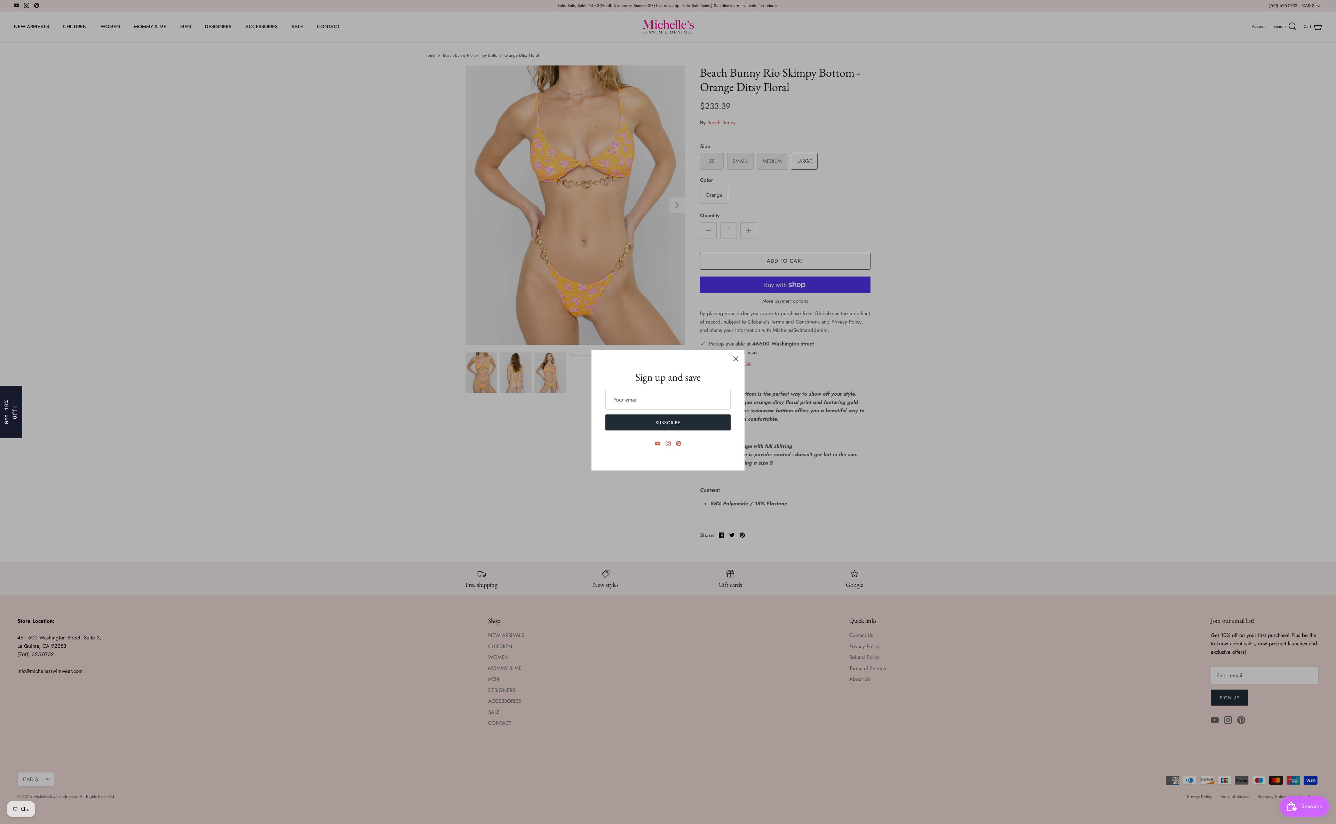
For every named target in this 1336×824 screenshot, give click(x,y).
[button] (11, 412)
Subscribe (667, 422)
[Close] (735, 358)
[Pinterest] (678, 443)
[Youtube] (657, 443)
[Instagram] (668, 443)
